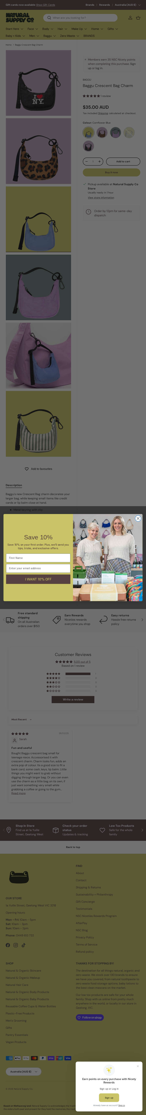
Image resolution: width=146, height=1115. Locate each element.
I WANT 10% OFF (38, 579)
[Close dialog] (138, 518)
